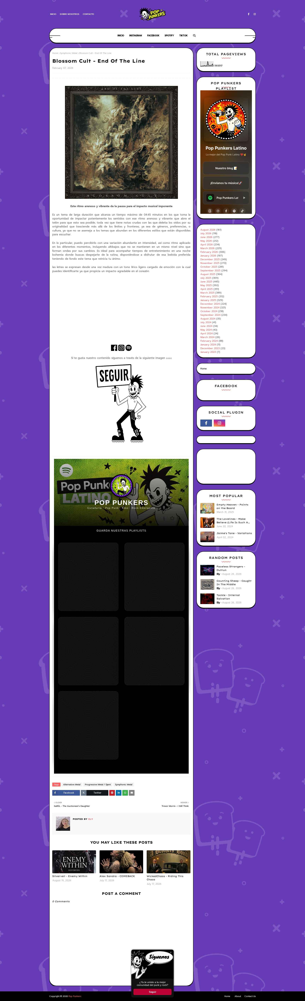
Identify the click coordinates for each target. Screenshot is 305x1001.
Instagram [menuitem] (135, 35)
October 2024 (208, 311)
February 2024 (209, 341)
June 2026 (206, 237)
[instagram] (254, 14)
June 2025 (206, 282)
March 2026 (207, 248)
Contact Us (250, 996)
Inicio (53, 14)
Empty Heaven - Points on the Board (232, 506)
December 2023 (210, 348)
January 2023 (208, 352)
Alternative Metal (71, 784)
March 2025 (207, 293)
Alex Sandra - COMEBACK (117, 876)
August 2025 (207, 274)
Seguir (152, 992)
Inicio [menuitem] (121, 35)
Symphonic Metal (68, 53)
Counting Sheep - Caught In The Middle (234, 582)
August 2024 (207, 319)
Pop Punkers (74, 996)
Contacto (88, 14)
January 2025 (208, 300)
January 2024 (208, 344)
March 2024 (207, 337)
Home (55, 53)
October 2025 (208, 267)
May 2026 (206, 241)
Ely (90, 819)
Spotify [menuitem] (169, 35)
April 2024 (206, 333)
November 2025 (209, 263)
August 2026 (208, 230)
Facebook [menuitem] (153, 35)
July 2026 (205, 233)
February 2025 (209, 296)
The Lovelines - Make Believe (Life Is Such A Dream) (232, 520)
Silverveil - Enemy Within (69, 876)
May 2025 (206, 285)
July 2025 (205, 278)
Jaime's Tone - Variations (234, 533)
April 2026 (206, 244)
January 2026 (208, 256)
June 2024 (206, 326)
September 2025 (210, 270)
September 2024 (210, 315)
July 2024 (205, 322)
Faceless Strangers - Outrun (231, 568)
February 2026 (209, 252)
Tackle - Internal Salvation (228, 597)
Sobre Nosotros (69, 14)
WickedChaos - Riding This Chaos (165, 878)
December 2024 (210, 304)
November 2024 (209, 307)
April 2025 (206, 289)
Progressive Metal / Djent (98, 784)
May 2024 (206, 330)
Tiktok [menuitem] (183, 35)
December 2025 (210, 259)
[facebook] (249, 14)
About (238, 996)
